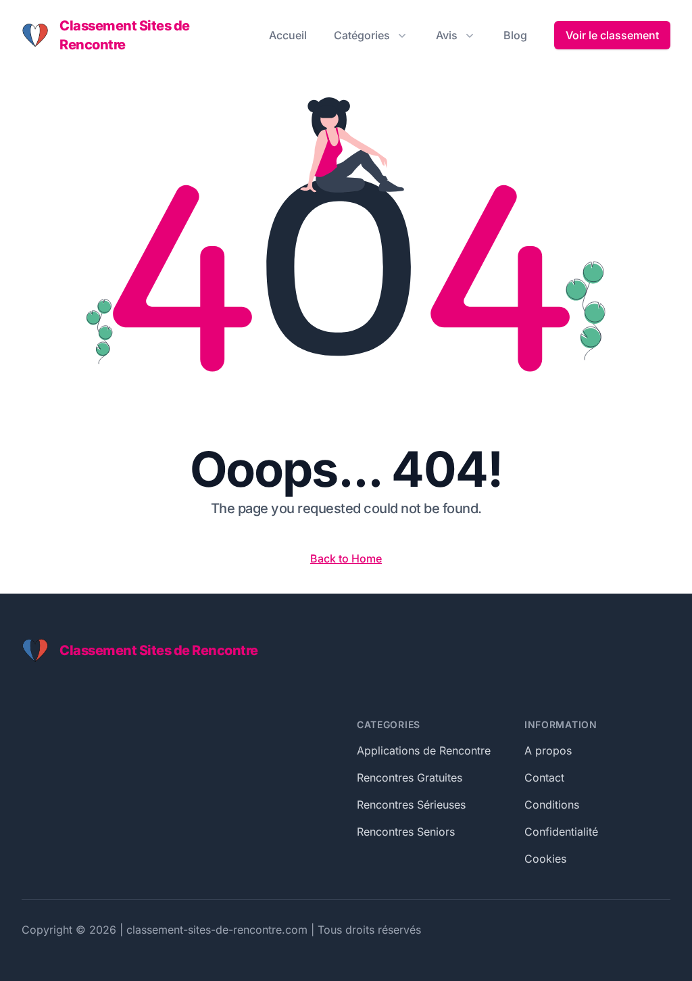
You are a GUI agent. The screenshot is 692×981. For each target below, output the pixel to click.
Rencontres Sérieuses (411, 804)
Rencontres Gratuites (409, 777)
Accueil (288, 35)
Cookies (545, 858)
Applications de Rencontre (424, 750)
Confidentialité (561, 831)
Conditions (551, 804)
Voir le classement (612, 35)
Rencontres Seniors (406, 831)
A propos (548, 750)
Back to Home (346, 558)
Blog (515, 35)
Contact (544, 777)
